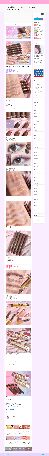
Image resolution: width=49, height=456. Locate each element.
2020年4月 (36, 194)
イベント (8, 429)
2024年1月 (36, 149)
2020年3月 (36, 196)
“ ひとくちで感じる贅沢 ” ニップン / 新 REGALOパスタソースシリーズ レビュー (38, 95)
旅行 (35, 132)
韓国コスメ (36, 138)
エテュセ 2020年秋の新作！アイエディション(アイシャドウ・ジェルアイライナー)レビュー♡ (10, 442)
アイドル (36, 105)
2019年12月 (36, 199)
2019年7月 (36, 205)
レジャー (36, 127)
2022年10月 (36, 158)
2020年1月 (36, 197)
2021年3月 (36, 177)
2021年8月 (36, 169)
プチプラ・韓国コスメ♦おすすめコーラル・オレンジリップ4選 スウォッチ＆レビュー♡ (26, 442)
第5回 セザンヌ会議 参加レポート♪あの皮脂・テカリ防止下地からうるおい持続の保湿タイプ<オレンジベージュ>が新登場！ (10, 433)
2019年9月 (36, 202)
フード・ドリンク (37, 119)
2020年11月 (36, 183)
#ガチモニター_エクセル (14, 413)
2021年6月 (36, 172)
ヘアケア (20, 440)
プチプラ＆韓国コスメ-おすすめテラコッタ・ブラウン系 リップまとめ (26, 432)
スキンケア (12, 429)
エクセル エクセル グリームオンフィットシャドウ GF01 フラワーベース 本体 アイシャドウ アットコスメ (14, 258)
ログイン (35, 217)
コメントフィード (36, 220)
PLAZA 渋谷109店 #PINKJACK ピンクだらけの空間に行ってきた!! (40, 38)
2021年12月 (36, 166)
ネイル (36, 116)
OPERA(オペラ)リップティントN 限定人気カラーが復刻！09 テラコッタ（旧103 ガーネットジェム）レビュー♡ (18, 432)
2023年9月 (36, 152)
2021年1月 (36, 180)
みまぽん (15, 24)
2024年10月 (36, 147)
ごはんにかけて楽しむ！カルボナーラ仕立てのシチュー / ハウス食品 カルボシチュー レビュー (38, 91)
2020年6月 (36, 191)
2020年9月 (36, 186)
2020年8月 (36, 188)
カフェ (36, 108)
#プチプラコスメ (19, 413)
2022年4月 (36, 163)
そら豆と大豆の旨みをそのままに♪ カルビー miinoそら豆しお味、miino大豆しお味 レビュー (38, 85)
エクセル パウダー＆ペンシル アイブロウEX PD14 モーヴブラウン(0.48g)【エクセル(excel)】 (14, 362)
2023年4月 (36, 155)
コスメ (9, 6)
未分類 (36, 133)
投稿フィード (36, 218)
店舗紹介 (36, 130)
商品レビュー (8, 430)
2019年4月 (36, 210)
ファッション (36, 118)
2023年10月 (36, 150)
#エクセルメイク (9, 413)
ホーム (6, 6)
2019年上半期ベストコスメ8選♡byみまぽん (18, 442)
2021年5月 (36, 174)
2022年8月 (36, 160)
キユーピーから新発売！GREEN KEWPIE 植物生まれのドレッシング (40, 31)
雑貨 (35, 135)
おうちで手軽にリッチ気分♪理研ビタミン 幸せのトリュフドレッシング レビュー (38, 88)
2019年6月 (36, 207)
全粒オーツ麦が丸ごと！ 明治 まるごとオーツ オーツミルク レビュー (38, 82)
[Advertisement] (18, 18)
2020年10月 (36, 185)
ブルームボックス (37, 121)
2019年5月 (36, 208)
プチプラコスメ (12, 6)
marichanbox (36, 102)
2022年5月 (36, 161)
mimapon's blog (8, 454)
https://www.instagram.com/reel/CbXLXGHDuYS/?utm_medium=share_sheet (15, 230)
